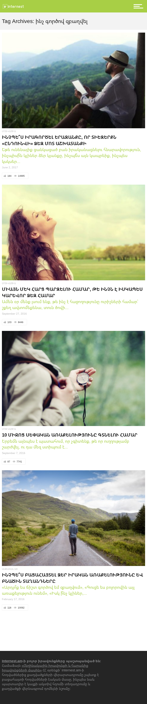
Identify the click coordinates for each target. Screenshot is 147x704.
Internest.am (12, 661)
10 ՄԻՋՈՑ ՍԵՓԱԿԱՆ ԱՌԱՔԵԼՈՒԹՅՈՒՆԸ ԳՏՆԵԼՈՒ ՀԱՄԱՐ (69, 435)
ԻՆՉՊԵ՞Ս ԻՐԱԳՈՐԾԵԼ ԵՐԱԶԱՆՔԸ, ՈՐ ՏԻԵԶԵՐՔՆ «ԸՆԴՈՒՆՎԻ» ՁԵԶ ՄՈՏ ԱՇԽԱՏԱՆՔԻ (59, 140)
